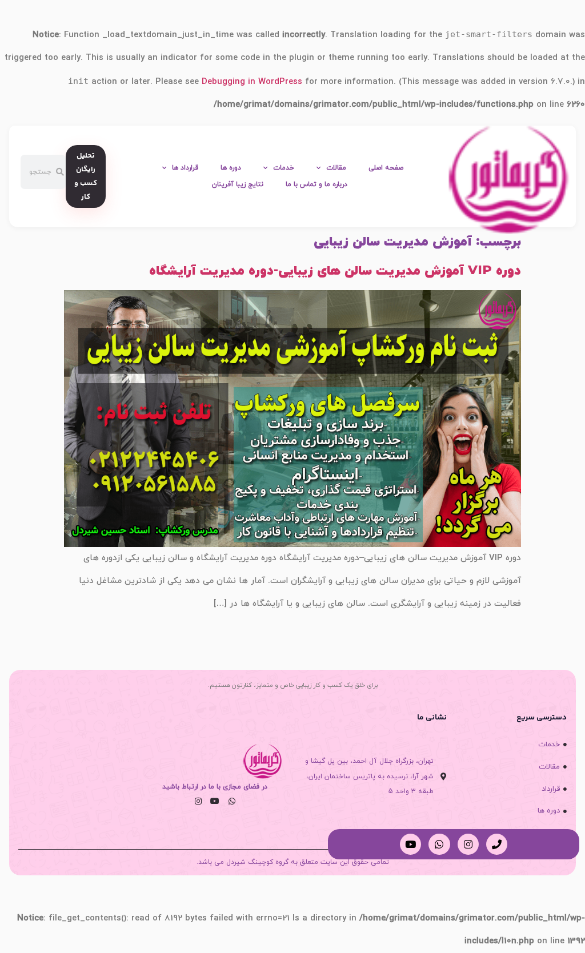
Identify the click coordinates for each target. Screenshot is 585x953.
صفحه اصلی (385, 167)
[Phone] (496, 844)
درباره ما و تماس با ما (316, 184)
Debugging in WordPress (252, 82)
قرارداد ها (185, 167)
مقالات (336, 167)
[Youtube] (215, 801)
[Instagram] (198, 801)
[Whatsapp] (232, 801)
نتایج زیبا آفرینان (237, 184)
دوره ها (231, 167)
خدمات (283, 167)
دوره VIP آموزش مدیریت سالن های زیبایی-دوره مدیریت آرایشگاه (335, 271)
